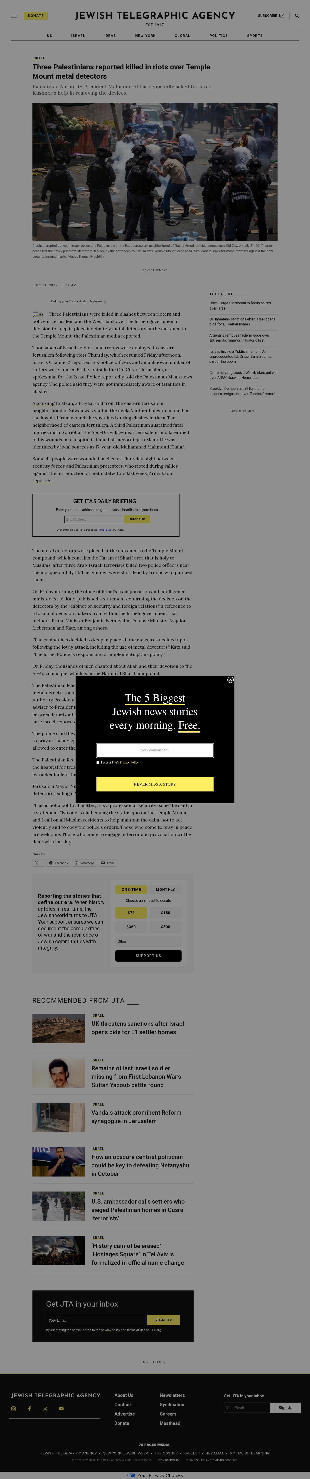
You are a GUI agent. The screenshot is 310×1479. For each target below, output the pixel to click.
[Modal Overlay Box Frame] (155, 739)
